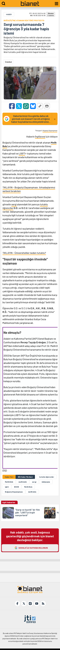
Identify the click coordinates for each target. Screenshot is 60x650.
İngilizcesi (40, 136)
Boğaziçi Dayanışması (50, 131)
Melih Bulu (28, 487)
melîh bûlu (32, 492)
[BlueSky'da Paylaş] (33, 106)
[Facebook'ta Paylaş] (12, 106)
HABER (9, 14)
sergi (14, 204)
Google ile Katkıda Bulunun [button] (33, 548)
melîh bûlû (22, 482)
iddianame (46, 482)
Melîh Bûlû (9, 482)
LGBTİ (22, 153)
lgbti (7, 487)
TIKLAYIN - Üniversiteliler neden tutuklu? (24, 252)
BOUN (16, 487)
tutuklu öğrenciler (46, 477)
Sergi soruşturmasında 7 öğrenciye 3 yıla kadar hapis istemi (26, 28)
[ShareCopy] (40, 106)
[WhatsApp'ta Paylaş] (26, 106)
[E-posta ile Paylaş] (47, 106)
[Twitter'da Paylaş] (19, 106)
